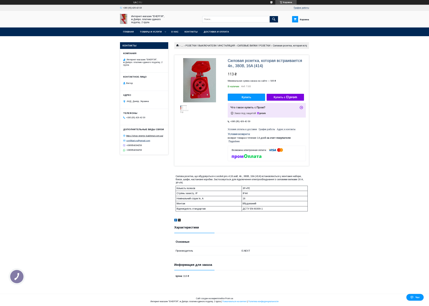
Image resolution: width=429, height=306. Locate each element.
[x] (179, 220)
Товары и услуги (151, 31)
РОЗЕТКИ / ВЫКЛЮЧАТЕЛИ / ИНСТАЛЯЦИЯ (210, 45)
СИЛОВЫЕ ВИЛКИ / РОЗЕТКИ (253, 45)
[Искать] (274, 19)
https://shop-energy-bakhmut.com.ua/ (144, 135)
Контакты (191, 31)
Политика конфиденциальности (263, 301)
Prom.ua (229, 298)
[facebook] (175, 220)
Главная (128, 31)
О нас (174, 31)
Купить (246, 97)
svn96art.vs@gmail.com (138, 140)
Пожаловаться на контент (234, 301)
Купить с (279, 97)
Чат (417, 297)
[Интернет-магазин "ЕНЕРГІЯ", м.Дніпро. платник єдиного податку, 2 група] (123, 23)
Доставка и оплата (216, 31)
